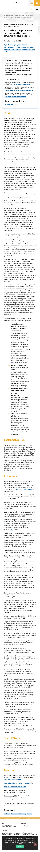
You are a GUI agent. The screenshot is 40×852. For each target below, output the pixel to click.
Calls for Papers (15, 15)
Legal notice (25, 826)
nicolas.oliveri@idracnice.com (15, 97)
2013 (11, 530)
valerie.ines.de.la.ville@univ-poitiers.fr (19, 90)
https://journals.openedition (24, 489)
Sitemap (23, 823)
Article (24, 15)
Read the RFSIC (12, 104)
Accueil (6, 15)
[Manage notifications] (35, 844)
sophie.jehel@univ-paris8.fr (20, 84)
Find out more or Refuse (26, 843)
